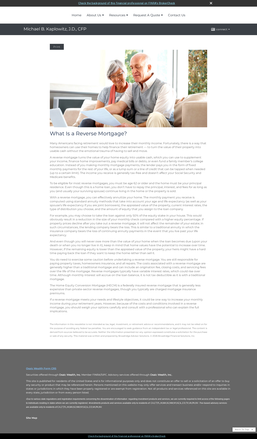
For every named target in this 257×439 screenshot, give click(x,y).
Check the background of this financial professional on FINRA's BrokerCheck (126, 3)
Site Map (31, 417)
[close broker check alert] (211, 3)
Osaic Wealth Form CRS (41, 368)
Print (56, 46)
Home (76, 15)
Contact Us (176, 15)
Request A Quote (146, 15)
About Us (94, 15)
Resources (117, 15)
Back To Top (242, 429)
